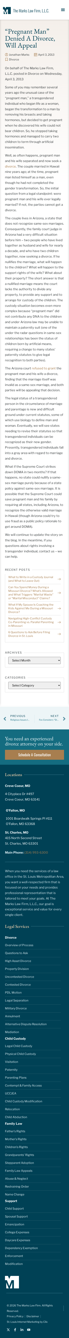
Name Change (14, 1194)
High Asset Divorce (18, 961)
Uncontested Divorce (19, 977)
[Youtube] (28, 1329)
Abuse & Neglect (16, 1178)
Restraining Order (17, 1186)
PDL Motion (13, 992)
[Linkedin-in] (22, 1329)
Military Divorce (16, 1008)
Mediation (12, 1032)
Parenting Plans (15, 1077)
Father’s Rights (15, 1131)
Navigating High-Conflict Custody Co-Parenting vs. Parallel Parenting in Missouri (31, 622)
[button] (63, 10)
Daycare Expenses (17, 1240)
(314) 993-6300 (36, 852)
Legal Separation (16, 1000)
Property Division (17, 969)
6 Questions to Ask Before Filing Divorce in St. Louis (29, 634)
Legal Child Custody (18, 1046)
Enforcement (14, 1256)
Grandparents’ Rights (19, 1155)
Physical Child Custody (20, 1054)
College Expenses (17, 1232)
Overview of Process (19, 945)
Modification (14, 1264)
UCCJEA (10, 1093)
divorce (10, 166)
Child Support (14, 1208)
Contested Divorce (18, 984)
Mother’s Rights (15, 1139)
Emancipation (14, 1224)
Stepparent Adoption (19, 1163)
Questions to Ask (16, 953)
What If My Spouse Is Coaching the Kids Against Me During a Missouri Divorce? (31, 608)
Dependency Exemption (21, 1248)
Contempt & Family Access (23, 1085)
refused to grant (44, 368)
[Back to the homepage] (25, 10)
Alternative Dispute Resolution (26, 1024)
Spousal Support (16, 1216)
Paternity (11, 1069)
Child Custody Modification (23, 1101)
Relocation (12, 1109)
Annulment (12, 1016)
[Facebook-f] (15, 1329)
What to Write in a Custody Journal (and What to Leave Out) (30, 579)
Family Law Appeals (18, 1170)
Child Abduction (16, 1117)
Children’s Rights (16, 1147)
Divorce (14, 59)
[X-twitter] (8, 1329)
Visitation (11, 1062)
